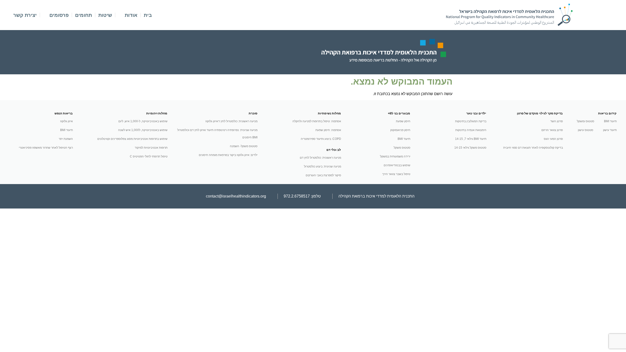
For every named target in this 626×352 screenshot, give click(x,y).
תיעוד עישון (610, 130)
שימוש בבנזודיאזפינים (397, 165)
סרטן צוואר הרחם (552, 130)
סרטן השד (556, 121)
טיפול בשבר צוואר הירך (396, 174)
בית (148, 15)
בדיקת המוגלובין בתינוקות (470, 121)
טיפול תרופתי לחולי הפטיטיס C (149, 156)
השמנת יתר (66, 139)
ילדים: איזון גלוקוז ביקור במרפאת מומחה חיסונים (228, 155)
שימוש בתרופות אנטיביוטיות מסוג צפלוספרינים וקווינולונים (132, 139)
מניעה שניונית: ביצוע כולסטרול (322, 166)
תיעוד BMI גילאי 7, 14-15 (470, 139)
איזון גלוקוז (66, 121)
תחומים (83, 15)
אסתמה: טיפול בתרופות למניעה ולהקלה (316, 121)
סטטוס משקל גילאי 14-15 (470, 147)
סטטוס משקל (402, 147)
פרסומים (59, 15)
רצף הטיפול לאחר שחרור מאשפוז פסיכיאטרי (46, 147)
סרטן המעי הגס (553, 139)
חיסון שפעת (403, 121)
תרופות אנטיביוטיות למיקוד (151, 147)
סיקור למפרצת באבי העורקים (323, 175)
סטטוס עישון (585, 130)
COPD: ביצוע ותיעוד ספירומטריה (321, 139)
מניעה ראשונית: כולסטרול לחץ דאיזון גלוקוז (231, 121)
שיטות (105, 15)
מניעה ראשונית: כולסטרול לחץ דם (320, 157)
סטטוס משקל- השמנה (243, 146)
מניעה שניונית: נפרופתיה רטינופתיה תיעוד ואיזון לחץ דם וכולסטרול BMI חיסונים (217, 133)
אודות (131, 15)
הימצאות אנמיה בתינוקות (470, 130)
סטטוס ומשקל (585, 121)
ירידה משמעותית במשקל (395, 156)
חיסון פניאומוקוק (400, 130)
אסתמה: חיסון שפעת (328, 130)
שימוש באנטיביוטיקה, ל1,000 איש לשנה (143, 130)
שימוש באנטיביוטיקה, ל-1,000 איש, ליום (143, 121)
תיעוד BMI (610, 121)
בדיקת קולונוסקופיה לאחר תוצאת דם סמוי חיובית (533, 147)
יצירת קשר (25, 15)
